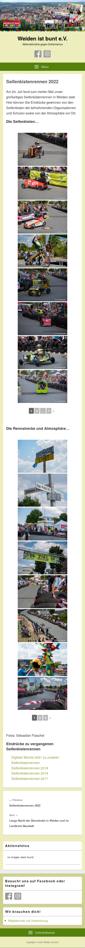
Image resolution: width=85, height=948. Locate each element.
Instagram (47, 53)
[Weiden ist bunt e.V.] (42, 30)
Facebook (37, 53)
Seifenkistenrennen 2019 (29, 768)
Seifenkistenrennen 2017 (29, 778)
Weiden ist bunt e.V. (42, 38)
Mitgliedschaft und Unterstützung (28, 921)
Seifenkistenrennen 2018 (29, 773)
